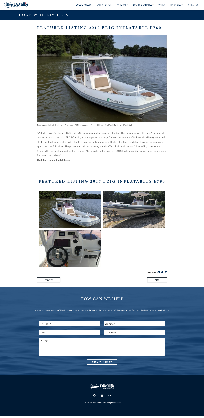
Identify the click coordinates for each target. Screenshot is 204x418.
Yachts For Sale (104, 5)
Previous (49, 280)
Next (157, 280)
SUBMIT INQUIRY (102, 362)
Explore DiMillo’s (84, 5)
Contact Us (193, 5)
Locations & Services (143, 5)
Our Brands (122, 5)
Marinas (161, 5)
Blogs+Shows (176, 5)
